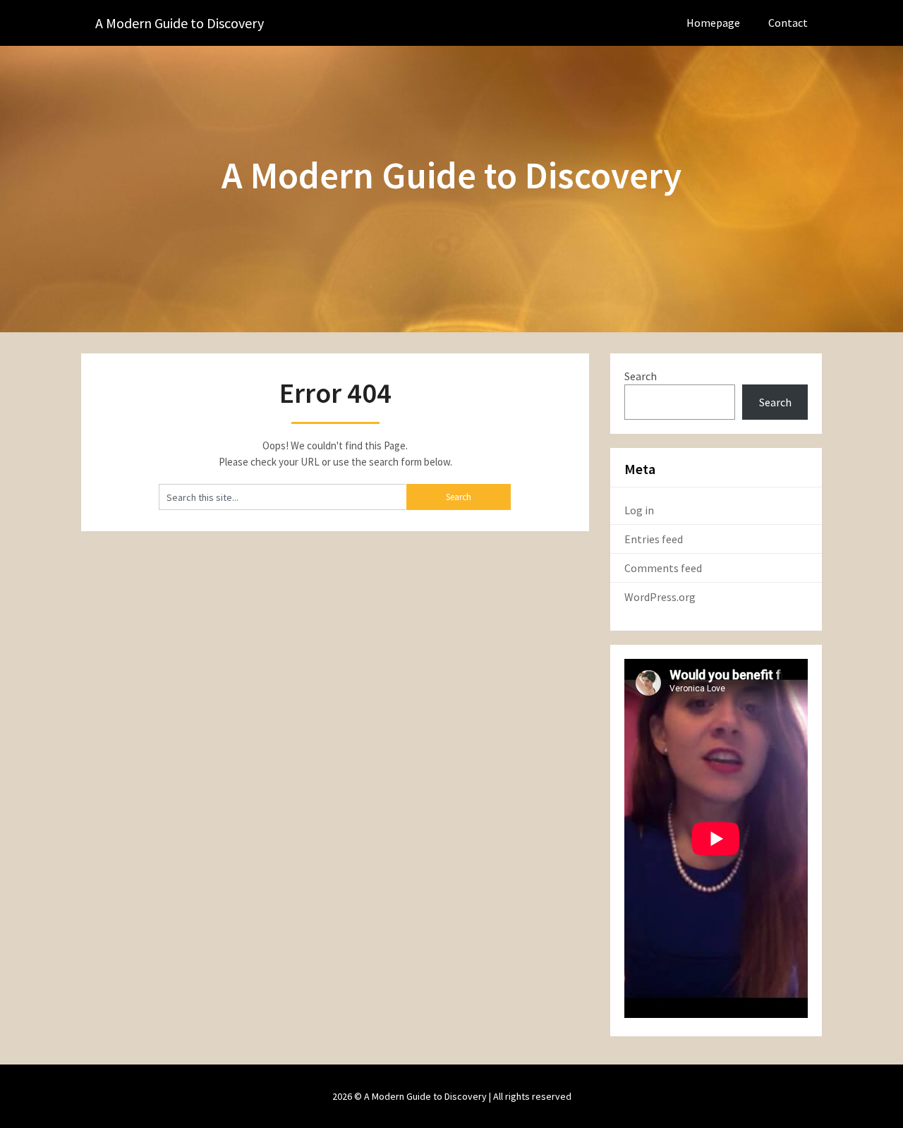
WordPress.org (660, 597)
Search (640, 376)
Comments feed (663, 568)
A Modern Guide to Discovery (179, 23)
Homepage (713, 23)
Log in (639, 510)
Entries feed (653, 539)
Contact (788, 23)
